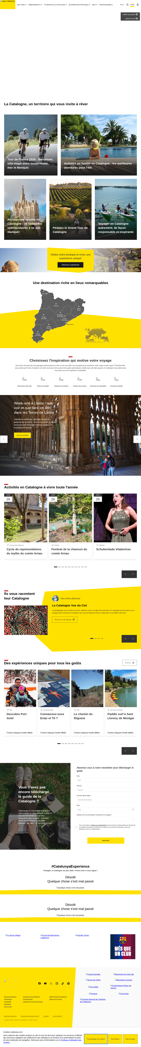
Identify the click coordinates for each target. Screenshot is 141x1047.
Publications (8, 999)
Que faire (21, 5)
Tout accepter (130, 1039)
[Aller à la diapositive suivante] (137, 439)
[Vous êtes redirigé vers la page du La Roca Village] (18, 946)
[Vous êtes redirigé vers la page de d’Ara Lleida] (93, 987)
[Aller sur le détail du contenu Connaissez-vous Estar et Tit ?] (54, 703)
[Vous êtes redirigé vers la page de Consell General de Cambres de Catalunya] (93, 1000)
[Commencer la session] (137, 4)
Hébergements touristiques (58, 997)
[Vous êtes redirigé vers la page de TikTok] (62, 983)
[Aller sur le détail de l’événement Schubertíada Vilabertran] (115, 526)
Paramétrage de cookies (96, 1039)
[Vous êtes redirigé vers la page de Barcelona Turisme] (123, 980)
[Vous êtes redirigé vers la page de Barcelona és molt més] (123, 974)
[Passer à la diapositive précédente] (125, 574)
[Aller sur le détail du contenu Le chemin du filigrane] (87, 703)
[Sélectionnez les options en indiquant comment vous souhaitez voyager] (106, 819)
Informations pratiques (78, 5)
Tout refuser (115, 1039)
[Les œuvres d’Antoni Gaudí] (30, 145)
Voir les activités (22, 435)
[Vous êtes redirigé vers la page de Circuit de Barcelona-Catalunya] (53, 946)
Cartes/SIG (7, 1001)
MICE (94, 5)
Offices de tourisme (55, 999)
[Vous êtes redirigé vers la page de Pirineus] (93, 994)
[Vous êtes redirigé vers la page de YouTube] (45, 983)
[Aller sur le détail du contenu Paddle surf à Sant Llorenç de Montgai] (121, 703)
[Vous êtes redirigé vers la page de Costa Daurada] (93, 974)
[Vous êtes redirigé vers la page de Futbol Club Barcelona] (122, 946)
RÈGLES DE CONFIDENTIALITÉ (30, 1016)
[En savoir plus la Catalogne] (70, 209)
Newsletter (7, 1004)
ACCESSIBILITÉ (57, 1016)
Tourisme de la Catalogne (31, 997)
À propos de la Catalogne (54, 5)
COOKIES (46, 1016)
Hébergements (34, 5)
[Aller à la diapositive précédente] (4, 439)
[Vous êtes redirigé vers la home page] (7, 4)
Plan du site (8, 1006)
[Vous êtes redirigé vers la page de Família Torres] (87, 946)
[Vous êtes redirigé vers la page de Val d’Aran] (124, 994)
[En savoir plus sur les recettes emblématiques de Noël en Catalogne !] (25, 209)
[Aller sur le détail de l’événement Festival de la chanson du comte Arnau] (70, 526)
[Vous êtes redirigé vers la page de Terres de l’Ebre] (93, 980)
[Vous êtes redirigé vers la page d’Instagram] (57, 983)
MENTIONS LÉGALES (10, 1016)
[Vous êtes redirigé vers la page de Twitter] (51, 983)
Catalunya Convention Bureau (33, 1001)
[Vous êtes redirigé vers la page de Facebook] (39, 983)
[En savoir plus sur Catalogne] (99, 145)
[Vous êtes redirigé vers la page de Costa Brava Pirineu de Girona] (124, 987)
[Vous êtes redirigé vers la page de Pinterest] (68, 983)
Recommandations (10, 997)
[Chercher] (127, 4)
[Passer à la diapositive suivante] (133, 574)
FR (121, 5)
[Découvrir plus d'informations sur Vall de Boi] (116, 209)
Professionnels (106, 5)
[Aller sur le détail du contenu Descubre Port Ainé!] (20, 703)
